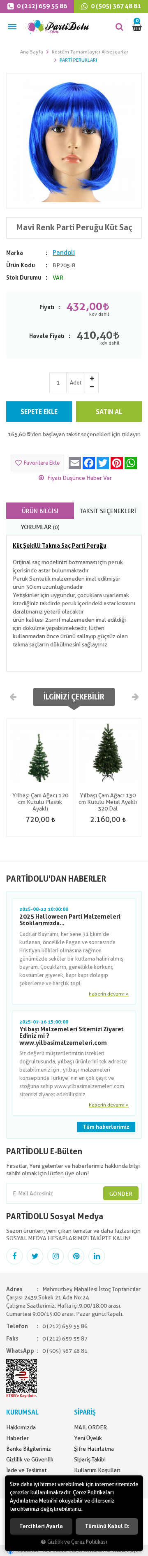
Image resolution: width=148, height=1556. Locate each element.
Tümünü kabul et (107, 1526)
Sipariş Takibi (90, 1459)
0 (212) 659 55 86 (41, 6)
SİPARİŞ (85, 1412)
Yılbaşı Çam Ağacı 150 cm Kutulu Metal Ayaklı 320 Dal (108, 802)
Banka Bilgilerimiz (28, 1448)
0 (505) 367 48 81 (115, 6)
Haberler (17, 1438)
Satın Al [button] (109, 412)
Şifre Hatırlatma (94, 1448)
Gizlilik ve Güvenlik (29, 1459)
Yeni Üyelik (88, 1438)
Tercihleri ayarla (41, 1526)
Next (135, 697)
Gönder (120, 1193)
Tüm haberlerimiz (106, 1127)
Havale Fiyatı (47, 336)
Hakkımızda (21, 1427)
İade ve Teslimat (26, 1470)
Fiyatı (46, 307)
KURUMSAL (22, 1412)
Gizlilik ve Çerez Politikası (77, 1542)
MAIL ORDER (90, 1427)
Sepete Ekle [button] (39, 412)
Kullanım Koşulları (97, 1470)
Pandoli (64, 253)
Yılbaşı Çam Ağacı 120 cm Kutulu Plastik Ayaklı (40, 802)
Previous (13, 697)
